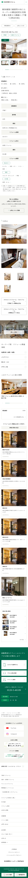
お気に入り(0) (20, 25)
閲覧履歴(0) (7, 25)
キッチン (4, 166)
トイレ (20, 166)
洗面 (3, 169)
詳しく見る (14, 332)
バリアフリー (5, 357)
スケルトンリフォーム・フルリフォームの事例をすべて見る (14, 310)
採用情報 (3, 842)
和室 (18, 175)
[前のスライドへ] (2, 69)
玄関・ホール (5, 182)
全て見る (22, 639)
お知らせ (3, 838)
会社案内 (3, 830)
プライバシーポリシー (14, 852)
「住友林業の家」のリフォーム (9, 792)
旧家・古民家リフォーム (7, 779)
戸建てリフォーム (6, 775)
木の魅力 (3, 801)
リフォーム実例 (5, 806)
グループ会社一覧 (6, 834)
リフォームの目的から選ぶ (8, 797)
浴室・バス (13, 166)
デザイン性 (4, 367)
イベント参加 (4, 820)
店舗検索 (3, 816)
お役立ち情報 (4, 810)
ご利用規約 (14, 849)
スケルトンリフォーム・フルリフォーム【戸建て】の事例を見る (14, 301)
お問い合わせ (4, 824)
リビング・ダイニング (8, 175)
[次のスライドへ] (25, 69)
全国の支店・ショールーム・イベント (11, 766)
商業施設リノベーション (7, 787)
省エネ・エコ (5, 362)
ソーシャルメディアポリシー (14, 855)
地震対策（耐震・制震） (8, 352)
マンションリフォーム (7, 783)
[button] (7, 69)
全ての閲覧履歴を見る (19, 417)
